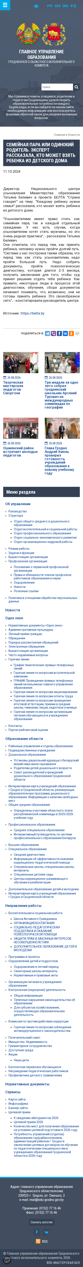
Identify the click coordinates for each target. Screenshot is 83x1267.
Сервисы (12, 1092)
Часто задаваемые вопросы (28, 655)
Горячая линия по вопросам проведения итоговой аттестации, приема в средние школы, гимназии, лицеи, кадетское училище (45, 704)
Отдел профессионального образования (42, 533)
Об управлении (17, 504)
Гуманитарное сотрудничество (30, 1046)
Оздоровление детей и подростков (33, 961)
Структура (16, 515)
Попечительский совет (24, 1037)
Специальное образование (28, 849)
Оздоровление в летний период (36, 966)
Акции (13, 1054)
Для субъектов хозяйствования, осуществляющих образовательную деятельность (39, 1011)
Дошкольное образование (27, 754)
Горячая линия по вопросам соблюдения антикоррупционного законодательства (42, 1028)
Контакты (15, 726)
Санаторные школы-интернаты (35, 971)
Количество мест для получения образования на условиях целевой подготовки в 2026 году (46, 1128)
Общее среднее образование (29, 804)
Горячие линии (19, 659)
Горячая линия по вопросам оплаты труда (43, 696)
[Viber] (53, 333)
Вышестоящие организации (28, 557)
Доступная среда (21, 1050)
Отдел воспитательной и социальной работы (45, 529)
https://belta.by (32, 313)
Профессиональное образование (32, 824)
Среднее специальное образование (39, 830)
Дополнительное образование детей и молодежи (44, 889)
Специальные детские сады (33, 874)
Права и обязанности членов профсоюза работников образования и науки (42, 576)
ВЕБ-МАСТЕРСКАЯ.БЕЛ (63, 1263)
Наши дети (21, 1060)
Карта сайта (17, 1099)
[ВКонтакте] (65, 333)
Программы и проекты (24, 956)
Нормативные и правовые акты (36, 975)
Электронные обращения (26, 646)
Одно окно (14, 618)
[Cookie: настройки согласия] (7, 1259)
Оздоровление (24, 582)
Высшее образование (24, 845)
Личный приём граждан (25, 634)
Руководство (18, 511)
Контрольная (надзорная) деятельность (37, 990)
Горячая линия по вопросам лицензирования (45, 692)
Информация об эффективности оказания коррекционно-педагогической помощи (43, 860)
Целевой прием (19, 1112)
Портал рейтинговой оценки (28, 730)
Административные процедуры (31, 629)
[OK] (71, 333)
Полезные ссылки (26, 591)
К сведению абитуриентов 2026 (36, 1118)
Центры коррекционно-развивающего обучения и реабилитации (41, 880)
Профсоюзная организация (28, 561)
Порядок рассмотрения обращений (33, 642)
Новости (74, 134)
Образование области (24, 738)
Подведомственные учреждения (32, 750)
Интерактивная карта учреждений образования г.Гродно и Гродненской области (42, 895)
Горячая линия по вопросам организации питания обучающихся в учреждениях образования (43, 715)
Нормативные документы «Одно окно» (36, 625)
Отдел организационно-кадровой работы (43, 542)
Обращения (17, 638)
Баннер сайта (18, 1108)
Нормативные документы (27, 1084)
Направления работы (23, 905)
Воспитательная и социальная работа (35, 913)
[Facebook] (59, 333)
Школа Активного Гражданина (35, 919)
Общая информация (28, 995)
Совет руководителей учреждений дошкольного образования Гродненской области (42, 776)
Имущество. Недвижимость (28, 1042)
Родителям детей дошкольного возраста (43, 768)
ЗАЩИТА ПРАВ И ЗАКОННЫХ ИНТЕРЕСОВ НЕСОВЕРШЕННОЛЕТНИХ (42, 940)
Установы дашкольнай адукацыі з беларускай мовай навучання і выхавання (46, 762)
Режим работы (19, 548)
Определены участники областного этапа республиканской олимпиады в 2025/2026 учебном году (43, 814)
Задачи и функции (21, 553)
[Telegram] (47, 333)
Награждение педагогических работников (38, 1071)
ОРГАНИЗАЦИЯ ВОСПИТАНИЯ (34, 923)
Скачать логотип (42, 1222)
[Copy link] (77, 333)
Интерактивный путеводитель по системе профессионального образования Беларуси (45, 836)
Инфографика (18, 1103)
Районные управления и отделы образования (41, 746)
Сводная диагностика (29, 854)
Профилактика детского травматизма (35, 1075)
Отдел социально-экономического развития (45, 537)
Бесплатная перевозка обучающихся (35, 1067)
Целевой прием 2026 (28, 1122)
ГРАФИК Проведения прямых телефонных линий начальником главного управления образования (43, 684)
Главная (59, 134)
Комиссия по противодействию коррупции (39, 1021)
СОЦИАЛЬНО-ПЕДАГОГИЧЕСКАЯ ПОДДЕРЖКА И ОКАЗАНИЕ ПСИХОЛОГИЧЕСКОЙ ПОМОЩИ (37, 931)
